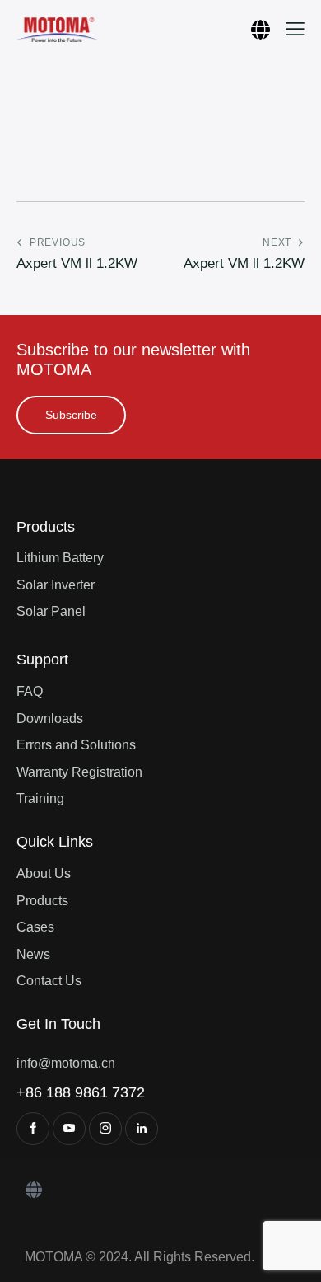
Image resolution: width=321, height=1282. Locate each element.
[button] (295, 29)
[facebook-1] (32, 1128)
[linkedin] (141, 1128)
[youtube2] (69, 1128)
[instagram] (105, 1128)
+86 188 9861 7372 (80, 1092)
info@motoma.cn (65, 1063)
